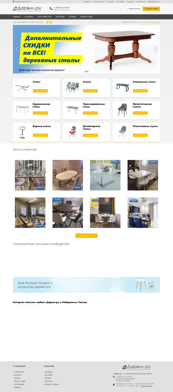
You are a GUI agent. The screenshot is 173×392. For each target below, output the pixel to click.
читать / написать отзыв (150, 22)
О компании (140, 1)
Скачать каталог (40, 91)
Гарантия (130, 1)
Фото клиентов (98, 1)
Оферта (17, 387)
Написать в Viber (123, 381)
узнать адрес (146, 386)
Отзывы (72, 17)
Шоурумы (110, 1)
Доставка (120, 1)
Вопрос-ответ (86, 17)
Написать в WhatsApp (125, 379)
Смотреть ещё (86, 236)
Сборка (48, 378)
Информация (153, 1)
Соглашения (19, 384)
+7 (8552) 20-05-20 (61, 8)
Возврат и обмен (52, 384)
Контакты (86, 1)
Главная (16, 17)
